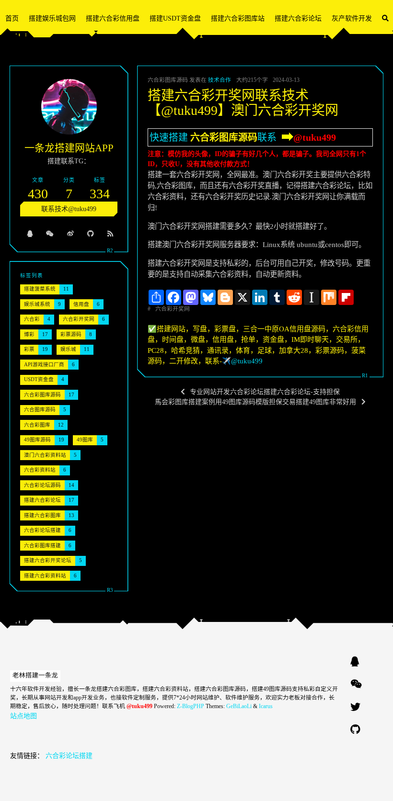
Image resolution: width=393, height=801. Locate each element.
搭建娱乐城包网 (52, 18)
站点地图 (23, 716)
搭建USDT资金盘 (175, 18)
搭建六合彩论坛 (298, 18)
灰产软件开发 (352, 18)
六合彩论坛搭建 (69, 755)
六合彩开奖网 (172, 308)
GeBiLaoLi (239, 706)
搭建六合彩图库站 (238, 18)
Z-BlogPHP (190, 706)
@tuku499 (314, 137)
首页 (12, 18)
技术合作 (219, 80)
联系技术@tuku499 (68, 209)
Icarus (266, 706)
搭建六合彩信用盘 (112, 18)
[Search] (385, 18)
